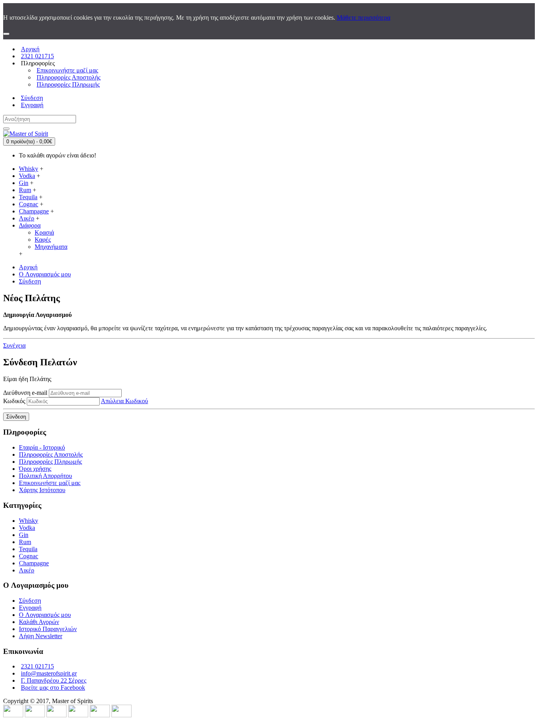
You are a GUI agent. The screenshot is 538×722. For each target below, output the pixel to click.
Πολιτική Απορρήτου (45, 475)
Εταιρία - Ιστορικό (42, 447)
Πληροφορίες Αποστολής (51, 454)
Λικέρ (26, 570)
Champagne (34, 563)
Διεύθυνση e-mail (25, 392)
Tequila (28, 549)
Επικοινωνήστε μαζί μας (49, 482)
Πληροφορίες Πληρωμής (50, 461)
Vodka (27, 527)
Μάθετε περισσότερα (363, 17)
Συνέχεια (14, 345)
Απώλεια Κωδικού (124, 401)
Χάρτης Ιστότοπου (42, 490)
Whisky (28, 520)
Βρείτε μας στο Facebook (53, 687)
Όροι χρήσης (35, 468)
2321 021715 (37, 666)
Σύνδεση (30, 600)
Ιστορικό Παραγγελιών (48, 629)
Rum (25, 542)
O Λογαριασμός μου (45, 614)
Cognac (28, 556)
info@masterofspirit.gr (49, 673)
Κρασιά (44, 232)
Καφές (43, 239)
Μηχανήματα (51, 246)
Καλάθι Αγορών (39, 621)
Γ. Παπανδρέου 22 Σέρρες (53, 680)
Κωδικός (14, 401)
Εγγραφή (30, 607)
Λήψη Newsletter (40, 636)
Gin (23, 534)
